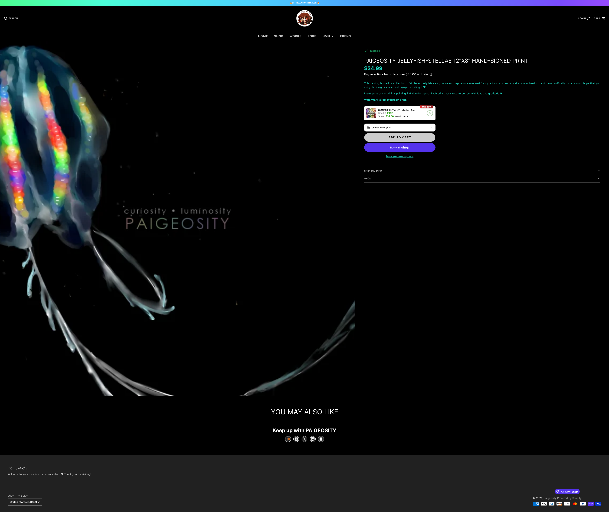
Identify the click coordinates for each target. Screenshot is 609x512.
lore (312, 36)
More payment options (399, 156)
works (295, 36)
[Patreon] (288, 439)
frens (345, 36)
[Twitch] (313, 439)
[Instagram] (296, 439)
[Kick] (321, 439)
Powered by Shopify (569, 498)
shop (278, 36)
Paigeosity (550, 498)
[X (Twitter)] (304, 439)
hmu (326, 36)
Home (263, 36)
